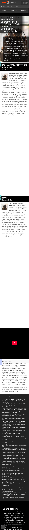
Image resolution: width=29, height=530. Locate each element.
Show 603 (23, 10)
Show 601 (5, 10)
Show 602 (14, 10)
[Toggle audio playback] (3, 527)
